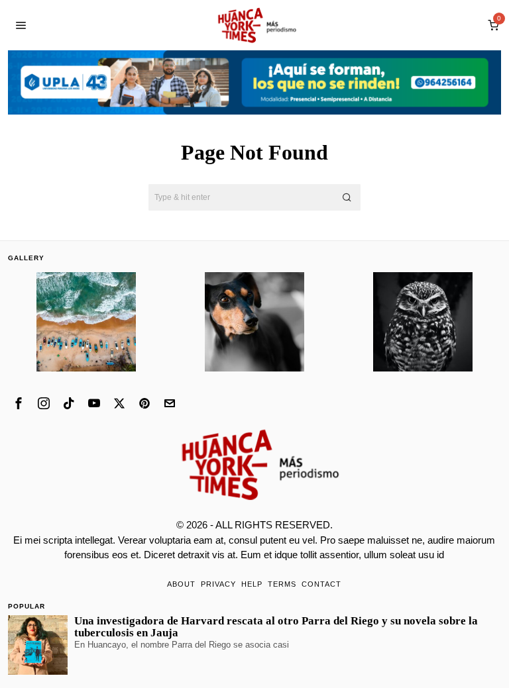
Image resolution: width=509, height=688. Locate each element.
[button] (347, 197)
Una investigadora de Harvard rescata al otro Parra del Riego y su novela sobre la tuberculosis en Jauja (276, 627)
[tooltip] (18, 403)
